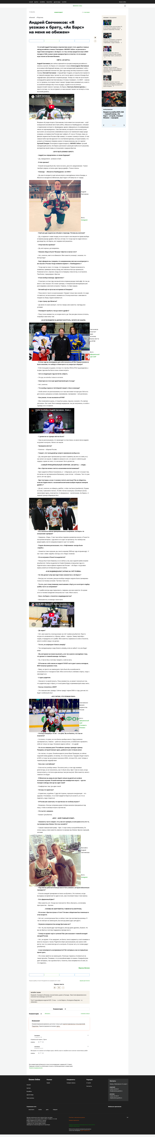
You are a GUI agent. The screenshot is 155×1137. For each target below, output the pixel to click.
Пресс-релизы (30, 1098)
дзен (47, 1109)
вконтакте (31, 1109)
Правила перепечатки (74, 1120)
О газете (88, 1083)
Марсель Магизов (84, 968)
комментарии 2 (58, 12)
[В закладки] (95, 41)
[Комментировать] (95, 37)
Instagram (84, 220)
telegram (55, 1109)
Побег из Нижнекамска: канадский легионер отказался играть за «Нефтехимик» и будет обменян (112, 41)
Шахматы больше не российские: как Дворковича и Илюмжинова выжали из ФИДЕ (113, 115)
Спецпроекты (71, 1079)
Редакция (89, 1079)
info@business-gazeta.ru (116, 1091)
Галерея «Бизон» (71, 1083)
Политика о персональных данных (77, 1117)
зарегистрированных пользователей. (74, 1024)
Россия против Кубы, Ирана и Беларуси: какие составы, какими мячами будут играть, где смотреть (112, 54)
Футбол (36, 2)
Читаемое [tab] (106, 17)
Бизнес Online (34, 1080)
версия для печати (85, 980)
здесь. (58, 1026)
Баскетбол (49, 2)
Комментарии (59, 1009)
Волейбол (42, 2)
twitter (40, 1109)
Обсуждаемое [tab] (112, 17)
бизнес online (122, 2)
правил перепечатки (85, 1130)
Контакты (89, 1086)
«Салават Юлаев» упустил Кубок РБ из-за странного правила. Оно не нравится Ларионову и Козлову (112, 28)
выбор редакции (107, 109)
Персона (40, 17)
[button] (103, 125)
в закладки (86, 12)
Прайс (48, 1083)
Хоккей (31, 2)
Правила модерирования (35, 1068)
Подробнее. (35, 1026)
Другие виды (57, 2)
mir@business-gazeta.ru (116, 1098)
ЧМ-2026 (64, 2)
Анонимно (37, 1035)
